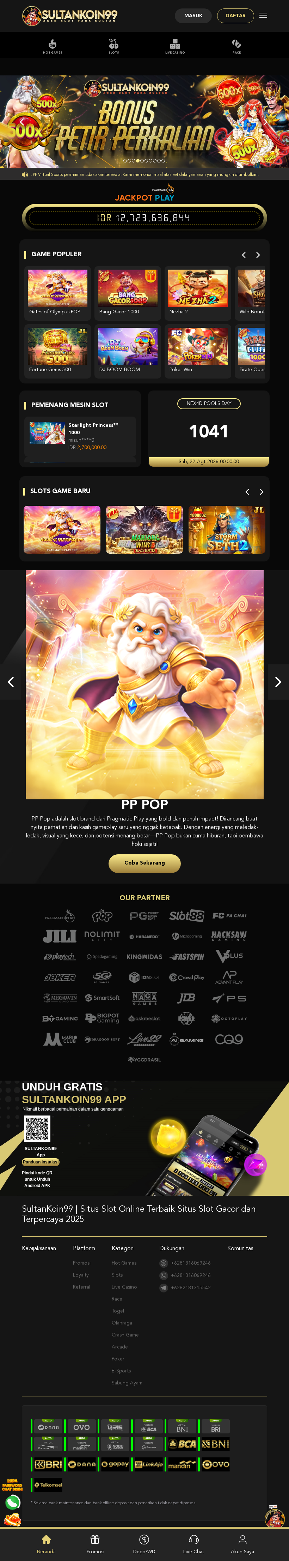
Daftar (236, 15)
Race (237, 52)
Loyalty (81, 1266)
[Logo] (70, 15)
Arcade (120, 1338)
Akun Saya (242, 1551)
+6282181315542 (191, 1279)
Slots (114, 52)
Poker (118, 1350)
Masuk (193, 15)
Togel (118, 1302)
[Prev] (243, 255)
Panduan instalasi (41, 1153)
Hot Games (52, 52)
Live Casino (175, 52)
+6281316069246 (191, 1254)
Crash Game (125, 1326)
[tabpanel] (144, 121)
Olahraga (122, 1314)
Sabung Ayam (127, 1374)
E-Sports (121, 1362)
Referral (81, 1278)
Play (164, 197)
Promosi (82, 1254)
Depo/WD (144, 1551)
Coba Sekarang (144, 855)
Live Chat (193, 1551)
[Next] (258, 255)
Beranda (46, 1551)
